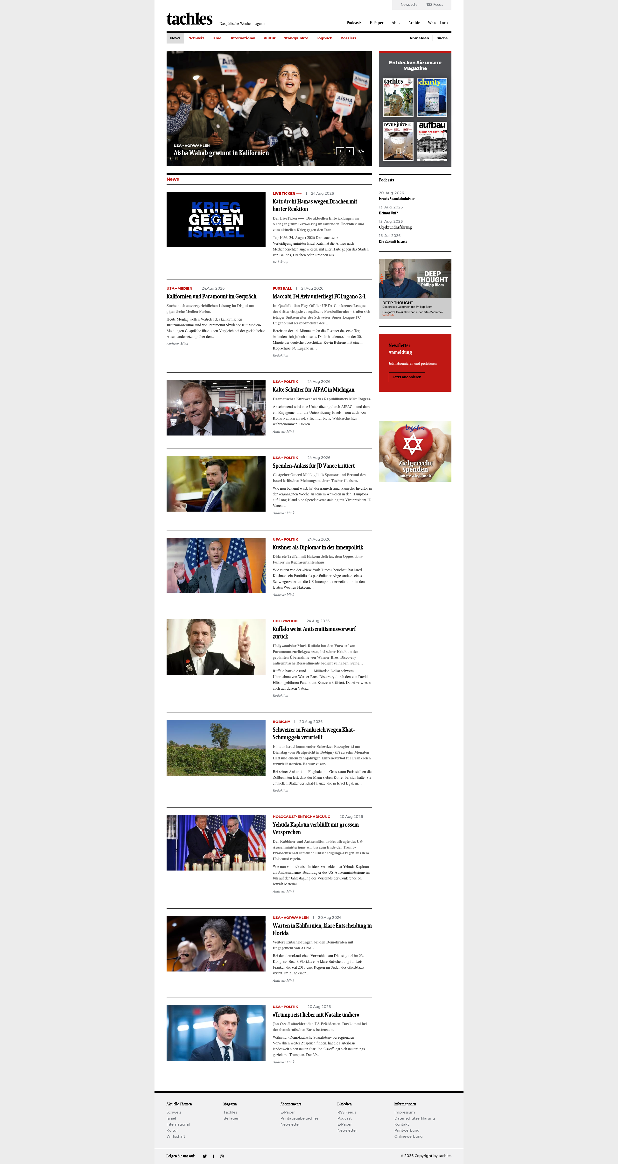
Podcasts (354, 23)
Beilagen (231, 1118)
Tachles (230, 1112)
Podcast (344, 1118)
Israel (217, 38)
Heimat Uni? (388, 213)
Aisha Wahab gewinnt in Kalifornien (221, 153)
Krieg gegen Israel (357, 49)
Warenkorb (438, 23)
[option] (269, 108)
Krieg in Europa (355, 71)
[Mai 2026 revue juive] (398, 142)
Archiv (414, 23)
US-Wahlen (351, 82)
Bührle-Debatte (355, 60)
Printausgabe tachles (299, 1118)
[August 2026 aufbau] (432, 142)
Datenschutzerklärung (414, 1118)
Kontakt (401, 1124)
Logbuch (324, 38)
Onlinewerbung (408, 1136)
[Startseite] (189, 18)
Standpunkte (296, 38)
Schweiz (196, 38)
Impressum (404, 1112)
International (243, 38)
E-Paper (377, 23)
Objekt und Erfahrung (395, 227)
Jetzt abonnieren (407, 377)
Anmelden (419, 38)
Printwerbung (407, 1130)
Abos (396, 23)
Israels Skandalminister (397, 199)
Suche (442, 38)
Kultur (269, 38)
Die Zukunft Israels (393, 241)
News (175, 38)
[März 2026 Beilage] (432, 98)
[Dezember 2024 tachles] (398, 98)
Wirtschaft (176, 1136)
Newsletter (410, 5)
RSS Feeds (434, 5)
